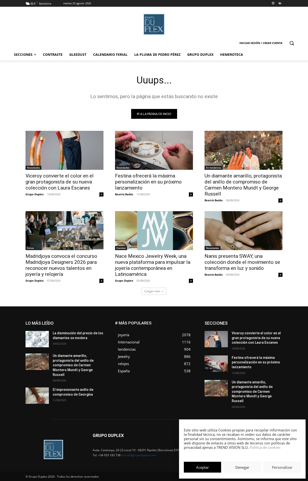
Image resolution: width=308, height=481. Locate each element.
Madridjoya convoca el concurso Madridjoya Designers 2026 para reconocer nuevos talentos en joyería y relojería (61, 265)
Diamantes (257, 321)
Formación (275, 328)
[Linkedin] (279, 3)
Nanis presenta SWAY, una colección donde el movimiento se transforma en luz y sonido (242, 262)
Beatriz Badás (124, 194)
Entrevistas (258, 325)
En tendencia (213, 167)
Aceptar (202, 467)
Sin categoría (273, 343)
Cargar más (152, 291)
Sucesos (276, 346)
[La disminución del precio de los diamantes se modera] (37, 339)
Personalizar (282, 467)
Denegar (242, 467)
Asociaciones (234, 321)
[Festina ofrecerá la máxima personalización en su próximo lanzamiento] (154, 150)
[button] (291, 43)
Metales (233, 336)
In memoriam (234, 332)
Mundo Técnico (271, 336)
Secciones (250, 343)
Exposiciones (238, 328)
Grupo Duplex (35, 194)
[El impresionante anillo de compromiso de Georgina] (37, 395)
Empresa (276, 321)
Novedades (33, 167)
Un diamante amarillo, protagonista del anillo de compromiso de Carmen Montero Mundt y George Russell (243, 185)
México (250, 336)
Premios (231, 343)
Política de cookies (265, 447)
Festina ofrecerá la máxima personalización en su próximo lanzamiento (148, 182)
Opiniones (253, 339)
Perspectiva (274, 339)
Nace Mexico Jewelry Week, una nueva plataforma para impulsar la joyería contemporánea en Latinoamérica (152, 265)
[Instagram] (273, 3)
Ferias (30, 248)
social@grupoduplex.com (139, 455)
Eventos (121, 248)
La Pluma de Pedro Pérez (265, 332)
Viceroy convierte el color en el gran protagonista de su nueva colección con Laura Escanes (60, 182)
